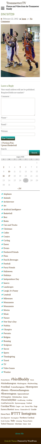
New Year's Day (10, 322)
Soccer (6, 349)
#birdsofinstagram (8, 383)
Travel (6, 360)
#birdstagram (21, 383)
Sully (13, 420)
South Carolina (5, 421)
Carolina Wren (8, 406)
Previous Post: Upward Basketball (9, 144)
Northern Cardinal (27, 418)
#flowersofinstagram (19, 390)
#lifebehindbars (17, 397)
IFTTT (15, 413)
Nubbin (7, 325)
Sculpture (8, 345)
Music (6, 314)
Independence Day (11, 279)
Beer (5, 217)
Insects (6, 283)
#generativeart (23, 394)
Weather (7, 372)
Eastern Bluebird (7, 409)
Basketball (8, 213)
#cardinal (5, 386)
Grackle (33, 409)
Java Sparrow (5, 418)
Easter (6, 244)
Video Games (9, 368)
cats (22, 406)
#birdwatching (32, 383)
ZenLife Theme (10, 441)
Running (7, 341)
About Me (19, 433)
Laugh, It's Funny (11, 291)
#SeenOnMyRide (8, 400)
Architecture (9, 202)
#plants (25, 397)
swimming (19, 421)
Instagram (28, 413)
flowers (17, 409)
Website (4, 131)
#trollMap (29, 400)
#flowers (5, 390)
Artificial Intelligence (12, 209)
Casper (18, 406)
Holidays (7, 275)
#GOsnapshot (6, 397)
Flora (6, 256)
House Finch (5, 414)
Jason (24, 19)
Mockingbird (15, 418)
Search (4, 149)
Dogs (35, 406)
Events (6, 248)
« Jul (19, 188)
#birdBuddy (20, 379)
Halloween (8, 271)
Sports (6, 353)
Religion (7, 337)
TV (5, 364)
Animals (7, 198)
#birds (32, 380)
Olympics (8, 329)
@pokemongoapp (20, 403)
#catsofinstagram (17, 387)
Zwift (29, 424)
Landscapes (8, 287)
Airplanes (8, 194)
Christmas (8, 229)
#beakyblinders (5, 380)
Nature (7, 318)
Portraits (7, 333)
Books (6, 221)
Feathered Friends (11, 252)
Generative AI (25, 409)
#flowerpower (31, 387)
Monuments (9, 302)
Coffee (6, 233)
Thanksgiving (9, 356)
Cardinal (29, 403)
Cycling (7, 240)
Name (4, 117)
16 (4, 176)
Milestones (8, 298)
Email (4, 124)
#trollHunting (21, 400)
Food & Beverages (11, 260)
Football (7, 263)
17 (9, 176)
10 (9, 171)
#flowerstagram (8, 393)
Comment (5, 96)
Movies (7, 310)
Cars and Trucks (10, 225)
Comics (7, 236)
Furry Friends (9, 267)
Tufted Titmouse (7, 424)
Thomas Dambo (27, 421)
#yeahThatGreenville (7, 403)
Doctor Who (29, 406)
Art (5, 205)
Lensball (7, 294)
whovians (18, 424)
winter (25, 424)
